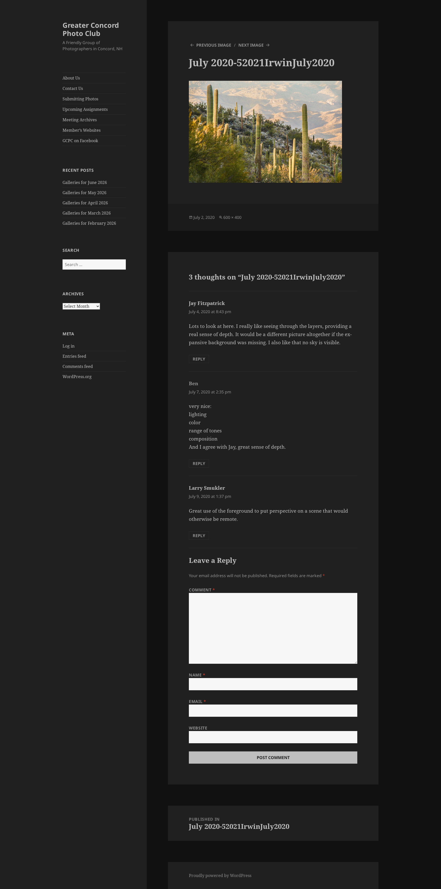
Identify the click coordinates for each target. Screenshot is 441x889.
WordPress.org (77, 376)
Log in (69, 346)
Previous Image (213, 45)
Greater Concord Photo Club (91, 29)
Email (197, 701)
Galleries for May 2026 (84, 192)
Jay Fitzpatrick (207, 303)
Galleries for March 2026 (87, 213)
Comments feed (78, 366)
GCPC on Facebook (80, 140)
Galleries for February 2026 (89, 223)
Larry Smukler (207, 488)
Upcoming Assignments (85, 109)
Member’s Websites (82, 130)
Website (198, 728)
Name (197, 675)
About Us (71, 78)
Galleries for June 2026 (85, 182)
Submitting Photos (80, 99)
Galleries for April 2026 (85, 203)
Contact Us (73, 88)
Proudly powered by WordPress (220, 875)
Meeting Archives (80, 120)
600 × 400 (232, 217)
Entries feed (74, 356)
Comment (202, 590)
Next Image (251, 45)
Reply (199, 359)
